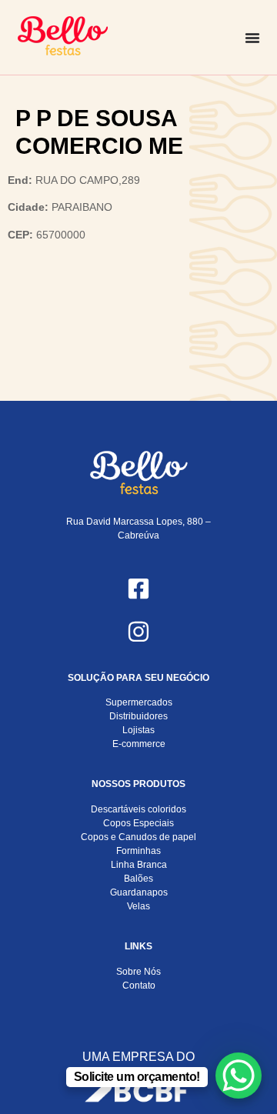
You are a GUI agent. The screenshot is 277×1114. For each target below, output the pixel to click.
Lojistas (138, 730)
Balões (138, 878)
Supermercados (138, 702)
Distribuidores (138, 716)
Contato (138, 985)
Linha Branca (139, 864)
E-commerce (138, 744)
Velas (138, 906)
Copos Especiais (138, 823)
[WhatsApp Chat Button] (238, 1075)
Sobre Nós (138, 971)
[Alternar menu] (252, 37)
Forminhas (138, 851)
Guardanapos (139, 892)
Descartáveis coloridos (138, 809)
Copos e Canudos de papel (138, 837)
